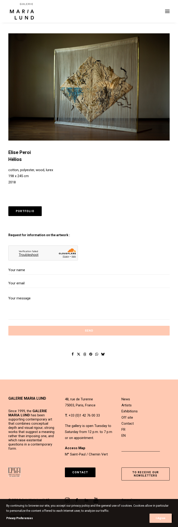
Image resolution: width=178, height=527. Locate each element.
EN (123, 435)
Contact (127, 423)
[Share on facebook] (73, 354)
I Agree (160, 518)
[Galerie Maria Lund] (21, 11)
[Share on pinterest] (91, 354)
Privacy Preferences (19, 518)
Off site (127, 417)
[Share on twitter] (79, 354)
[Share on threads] (85, 354)
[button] (167, 11)
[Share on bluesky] (103, 354)
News (125, 399)
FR (123, 429)
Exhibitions (129, 411)
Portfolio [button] (25, 211)
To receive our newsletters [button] (146, 474)
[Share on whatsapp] (97, 354)
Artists (126, 405)
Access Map (75, 448)
